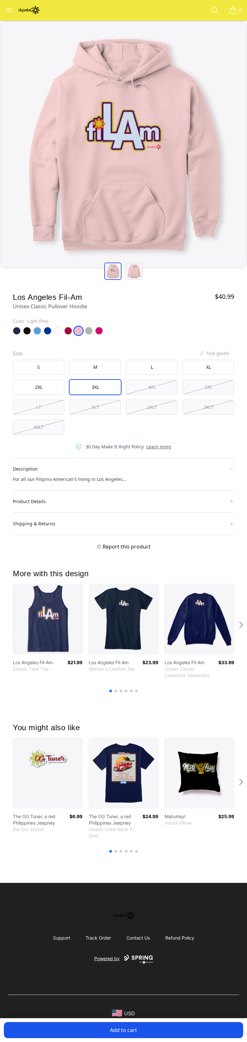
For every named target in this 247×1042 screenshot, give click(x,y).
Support (61, 938)
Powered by (107, 958)
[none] (214, 353)
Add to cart (123, 1030)
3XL (95, 387)
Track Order (98, 938)
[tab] (113, 271)
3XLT (209, 407)
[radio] (38, 367)
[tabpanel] (123, 144)
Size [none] (18, 353)
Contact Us (138, 938)
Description (25, 469)
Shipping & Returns (34, 524)
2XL (38, 387)
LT (38, 407)
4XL (152, 387)
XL (208, 367)
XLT (95, 407)
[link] (47, 619)
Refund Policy (179, 938)
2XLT (152, 407)
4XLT (39, 427)
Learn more (158, 447)
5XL (208, 387)
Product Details (29, 501)
